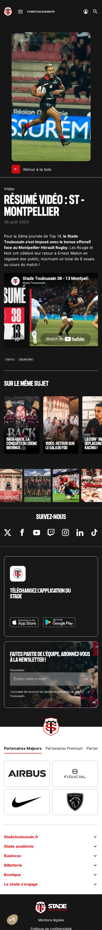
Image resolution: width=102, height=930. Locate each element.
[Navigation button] (20, 11)
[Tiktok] (94, 532)
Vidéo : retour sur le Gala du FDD (61, 425)
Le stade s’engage (21, 884)
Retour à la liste (36, 169)
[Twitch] (51, 532)
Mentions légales (51, 920)
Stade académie (19, 846)
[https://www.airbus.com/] (27, 774)
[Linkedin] (79, 532)
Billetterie (13, 865)
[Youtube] (36, 532)
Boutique (12, 874)
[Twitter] (7, 532)
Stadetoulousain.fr (21, 836)
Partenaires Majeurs (23, 748)
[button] (12, 919)
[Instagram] (65, 532)
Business (12, 855)
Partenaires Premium (64, 748)
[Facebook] (22, 532)
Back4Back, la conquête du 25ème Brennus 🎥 (21, 425)
